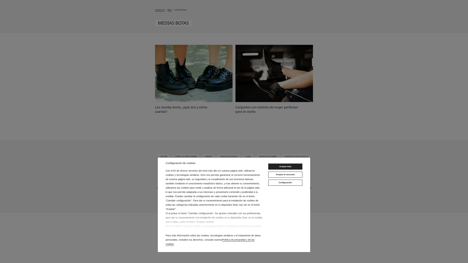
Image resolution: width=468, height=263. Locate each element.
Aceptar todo (285, 166)
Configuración (285, 183)
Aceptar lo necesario (285, 175)
